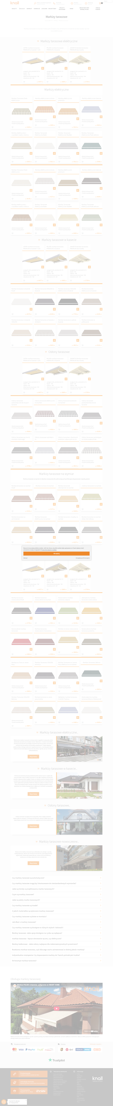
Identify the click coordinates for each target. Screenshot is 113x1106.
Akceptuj (57, 553)
